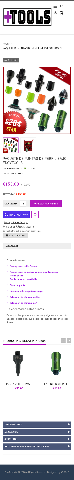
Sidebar (12, 60)
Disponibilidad (12, 168)
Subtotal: (9, 194)
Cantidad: (10, 203)
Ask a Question (17, 235)
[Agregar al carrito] (22, 375)
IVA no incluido (12, 173)
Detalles (12, 245)
